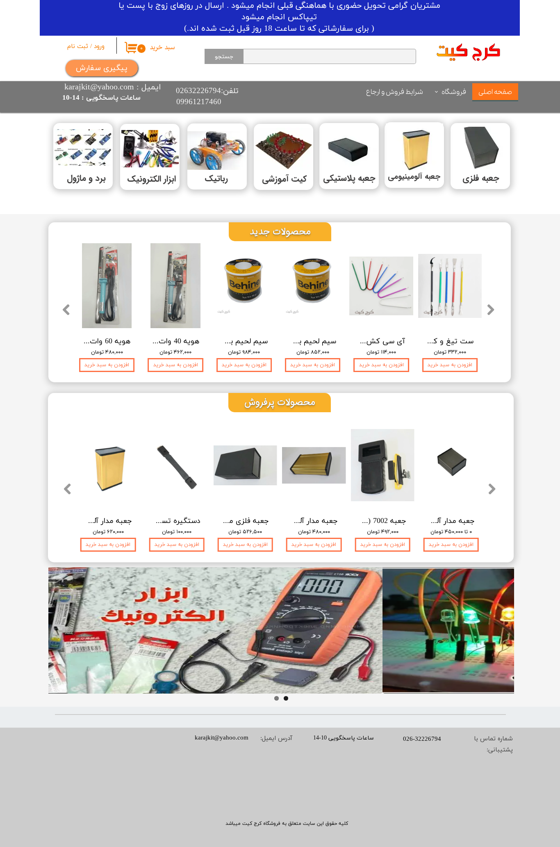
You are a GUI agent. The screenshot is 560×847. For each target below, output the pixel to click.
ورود (99, 46)
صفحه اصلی (495, 92)
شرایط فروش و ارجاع (394, 92)
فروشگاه (454, 92)
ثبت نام (77, 46)
